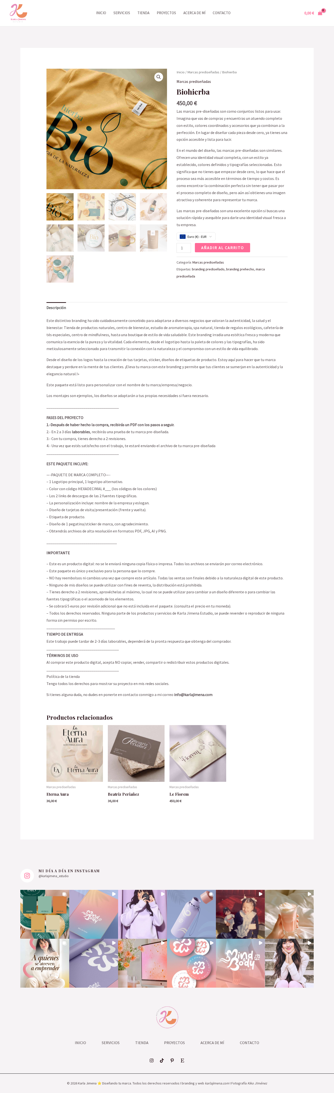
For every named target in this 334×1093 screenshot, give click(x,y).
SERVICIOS (121, 13)
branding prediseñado (208, 269)
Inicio (181, 72)
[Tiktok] (162, 1060)
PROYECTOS (166, 13)
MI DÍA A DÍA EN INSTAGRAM (69, 871)
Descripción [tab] (56, 307)
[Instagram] (151, 1060)
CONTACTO (222, 13)
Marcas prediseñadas (203, 72)
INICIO (101, 13)
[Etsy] (182, 1060)
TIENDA (143, 13)
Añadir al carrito (222, 247)
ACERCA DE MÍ (194, 13)
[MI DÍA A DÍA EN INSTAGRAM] (27, 876)
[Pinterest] (172, 1060)
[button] (158, 77)
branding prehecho (240, 269)
